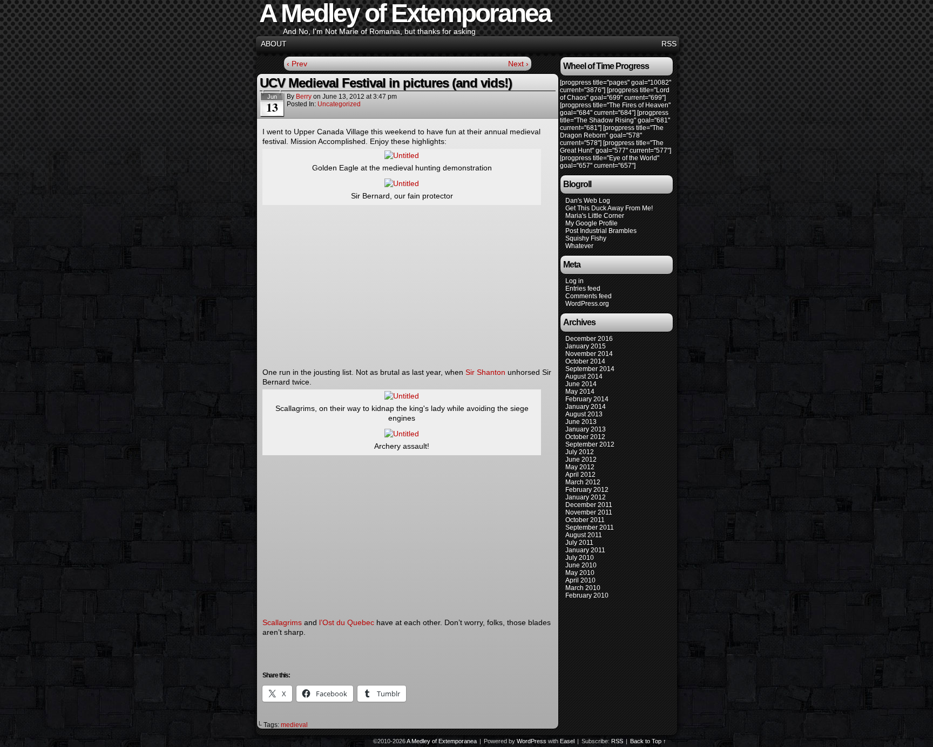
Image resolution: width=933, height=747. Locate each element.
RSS (669, 43)
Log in (574, 281)
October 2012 (585, 437)
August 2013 (584, 414)
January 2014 (585, 406)
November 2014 (589, 354)
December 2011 (588, 505)
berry (304, 96)
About (274, 43)
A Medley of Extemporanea (442, 741)
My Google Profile (591, 223)
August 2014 (584, 376)
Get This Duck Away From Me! (609, 208)
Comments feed (588, 296)
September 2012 (589, 444)
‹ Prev (297, 63)
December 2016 (589, 338)
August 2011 (583, 535)
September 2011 (589, 527)
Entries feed (582, 288)
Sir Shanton (485, 372)
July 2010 (579, 557)
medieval (294, 725)
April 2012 (580, 474)
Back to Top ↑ (648, 741)
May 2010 (579, 573)
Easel (567, 741)
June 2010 (581, 565)
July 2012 (579, 452)
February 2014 (587, 399)
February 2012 (587, 490)
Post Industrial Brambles (601, 231)
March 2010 (582, 588)
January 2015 (585, 346)
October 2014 (585, 361)
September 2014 (589, 369)
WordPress (531, 741)
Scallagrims (282, 622)
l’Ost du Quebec (346, 622)
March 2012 (582, 482)
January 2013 (585, 429)
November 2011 (588, 512)
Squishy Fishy (585, 238)
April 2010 (580, 580)
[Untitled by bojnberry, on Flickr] (401, 155)
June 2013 (581, 422)
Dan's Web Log (587, 200)
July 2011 (579, 542)
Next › (518, 63)
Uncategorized (339, 104)
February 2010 (587, 595)
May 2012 (579, 467)
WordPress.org (587, 303)
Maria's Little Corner (594, 216)
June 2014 (581, 384)
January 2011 (585, 550)
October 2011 (585, 520)
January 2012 (585, 497)
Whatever (579, 246)
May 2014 (579, 391)
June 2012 (581, 459)
